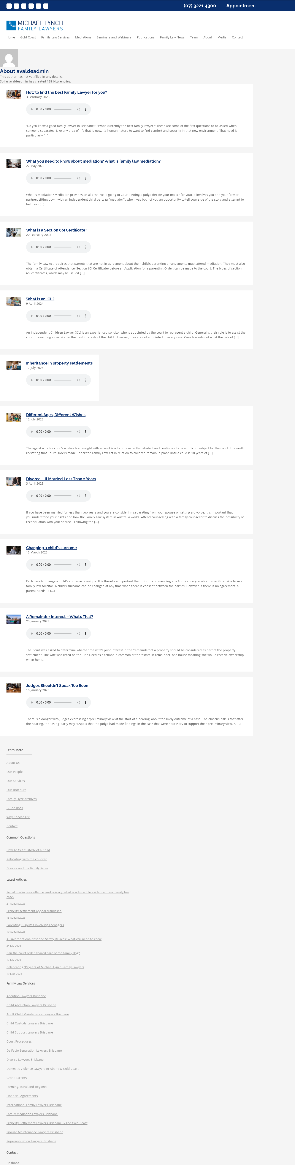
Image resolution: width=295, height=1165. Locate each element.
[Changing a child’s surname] (13, 550)
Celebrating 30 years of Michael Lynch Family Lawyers (45, 967)
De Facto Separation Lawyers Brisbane (34, 1050)
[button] (255, 41)
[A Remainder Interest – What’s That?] (13, 619)
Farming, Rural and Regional (27, 1087)
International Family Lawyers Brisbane (34, 1105)
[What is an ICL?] (13, 301)
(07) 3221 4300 (200, 5)
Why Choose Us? (18, 817)
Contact (11, 826)
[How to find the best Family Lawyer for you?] (13, 94)
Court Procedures (19, 1041)
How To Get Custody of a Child (28, 850)
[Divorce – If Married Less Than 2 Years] (13, 481)
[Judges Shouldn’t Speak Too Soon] (13, 688)
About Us (13, 763)
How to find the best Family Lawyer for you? (66, 92)
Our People (14, 772)
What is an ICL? (40, 299)
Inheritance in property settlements (59, 363)
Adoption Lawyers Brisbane (26, 996)
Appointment (241, 5)
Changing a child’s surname (51, 547)
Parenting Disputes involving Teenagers (35, 925)
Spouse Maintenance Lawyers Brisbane (34, 1132)
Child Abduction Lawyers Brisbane (31, 1005)
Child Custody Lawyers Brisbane (29, 1023)
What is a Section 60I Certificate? (56, 230)
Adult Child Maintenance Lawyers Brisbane (37, 1014)
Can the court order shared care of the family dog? (43, 953)
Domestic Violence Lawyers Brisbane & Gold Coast (42, 1069)
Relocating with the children (26, 859)
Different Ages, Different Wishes (56, 414)
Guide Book (14, 808)
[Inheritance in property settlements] (13, 365)
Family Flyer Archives (21, 799)
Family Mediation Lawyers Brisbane (32, 1114)
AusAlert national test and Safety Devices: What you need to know (54, 939)
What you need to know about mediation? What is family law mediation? (93, 161)
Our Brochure (16, 790)
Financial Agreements (22, 1096)
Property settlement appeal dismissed (34, 911)
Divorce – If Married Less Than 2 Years (61, 479)
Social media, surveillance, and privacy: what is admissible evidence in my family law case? (67, 894)
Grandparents (16, 1078)
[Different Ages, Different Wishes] (13, 417)
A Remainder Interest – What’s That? (59, 616)
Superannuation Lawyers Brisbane (31, 1141)
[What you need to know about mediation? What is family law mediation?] (13, 163)
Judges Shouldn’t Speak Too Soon (57, 685)
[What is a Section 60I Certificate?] (13, 232)
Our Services (15, 781)
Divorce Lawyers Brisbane (25, 1059)
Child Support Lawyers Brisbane (29, 1032)
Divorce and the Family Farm (27, 868)
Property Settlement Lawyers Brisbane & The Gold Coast (46, 1123)
